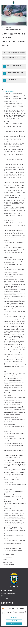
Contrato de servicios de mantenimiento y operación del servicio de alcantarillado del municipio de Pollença (13, 387)
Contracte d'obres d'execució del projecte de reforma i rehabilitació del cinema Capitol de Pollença (13, 244)
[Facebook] (10, 587)
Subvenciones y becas (8, 554)
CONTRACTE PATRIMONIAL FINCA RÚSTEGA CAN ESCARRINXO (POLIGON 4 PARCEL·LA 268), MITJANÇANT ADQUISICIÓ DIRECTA (15, 100)
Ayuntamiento (8, 27)
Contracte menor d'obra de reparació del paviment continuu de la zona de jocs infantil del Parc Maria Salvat (15, 466)
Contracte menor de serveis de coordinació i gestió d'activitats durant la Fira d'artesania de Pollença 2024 (15, 366)
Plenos (5, 559)
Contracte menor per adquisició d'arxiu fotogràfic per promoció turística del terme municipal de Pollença (14, 313)
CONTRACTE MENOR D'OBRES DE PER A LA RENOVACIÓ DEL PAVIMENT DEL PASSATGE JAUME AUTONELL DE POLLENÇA (13, 195)
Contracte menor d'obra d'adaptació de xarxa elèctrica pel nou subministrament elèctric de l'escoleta (13, 450)
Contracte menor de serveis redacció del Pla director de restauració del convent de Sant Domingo (13, 354)
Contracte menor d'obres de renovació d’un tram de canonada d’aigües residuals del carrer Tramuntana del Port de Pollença (14, 286)
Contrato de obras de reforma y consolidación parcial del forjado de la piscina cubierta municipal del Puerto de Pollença (14, 435)
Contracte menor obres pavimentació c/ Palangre (14, 462)
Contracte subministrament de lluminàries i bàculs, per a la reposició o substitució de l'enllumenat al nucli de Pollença (14, 349)
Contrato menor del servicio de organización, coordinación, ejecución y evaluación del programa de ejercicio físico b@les (15, 261)
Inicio (2, 605)
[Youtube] (14, 587)
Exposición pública (7, 562)
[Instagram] (17, 587)
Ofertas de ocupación (8, 564)
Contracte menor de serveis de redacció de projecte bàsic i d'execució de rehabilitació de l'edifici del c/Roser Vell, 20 (13, 338)
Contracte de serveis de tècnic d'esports (12, 380)
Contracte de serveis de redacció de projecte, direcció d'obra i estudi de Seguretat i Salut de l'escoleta (13, 266)
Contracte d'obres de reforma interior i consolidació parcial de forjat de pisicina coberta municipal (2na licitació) (14, 459)
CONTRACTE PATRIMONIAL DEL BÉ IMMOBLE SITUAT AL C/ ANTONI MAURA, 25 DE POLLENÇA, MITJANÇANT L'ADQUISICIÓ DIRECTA (15, 95)
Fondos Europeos (7, 557)
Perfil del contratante (8, 91)
